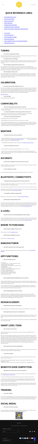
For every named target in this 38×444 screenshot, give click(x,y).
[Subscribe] (18, 431)
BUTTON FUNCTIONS (9, 19)
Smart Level (29, 441)
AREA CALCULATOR (9, 21)
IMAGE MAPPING (8, 23)
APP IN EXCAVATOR (8, 35)
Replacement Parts (24, 425)
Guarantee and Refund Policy (15, 425)
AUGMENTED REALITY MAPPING (12, 27)
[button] (3, 5)
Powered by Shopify (33, 441)
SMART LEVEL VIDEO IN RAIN (28, 142)
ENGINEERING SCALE (9, 43)
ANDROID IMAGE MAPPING (10, 25)
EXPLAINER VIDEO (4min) (10, 17)
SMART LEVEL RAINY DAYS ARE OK (17, 139)
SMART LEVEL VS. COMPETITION (9, 374)
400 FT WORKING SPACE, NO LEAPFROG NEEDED (15, 41)
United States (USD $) (6, 440)
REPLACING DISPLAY (9, 39)
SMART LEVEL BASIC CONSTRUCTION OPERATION (16, 29)
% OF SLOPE (7, 33)
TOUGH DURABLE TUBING (10, 37)
